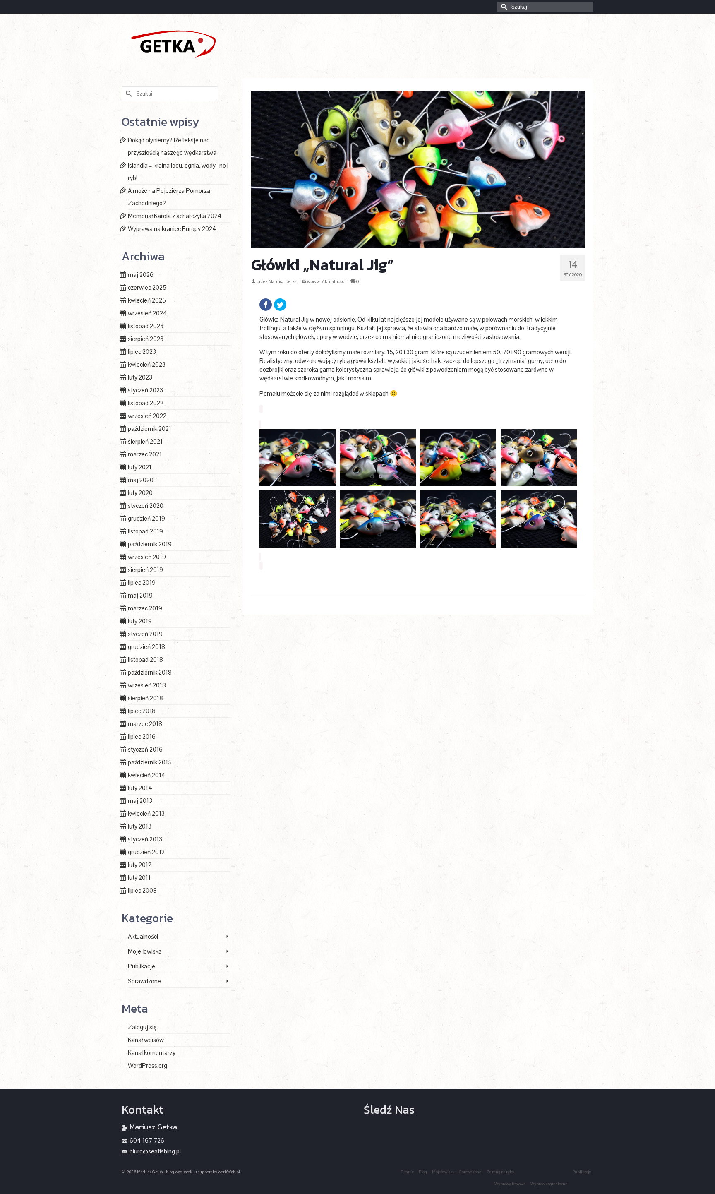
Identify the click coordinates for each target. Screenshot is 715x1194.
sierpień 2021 (145, 441)
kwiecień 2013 (146, 813)
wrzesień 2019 (147, 557)
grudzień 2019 (146, 518)
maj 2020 (141, 480)
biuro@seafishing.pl (155, 1151)
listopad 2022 (145, 403)
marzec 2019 (145, 608)
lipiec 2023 (142, 352)
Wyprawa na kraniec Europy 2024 (172, 229)
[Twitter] (280, 304)
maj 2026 (141, 275)
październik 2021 (149, 428)
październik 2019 (150, 544)
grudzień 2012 (146, 852)
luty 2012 (139, 865)
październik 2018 (150, 672)
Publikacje (141, 966)
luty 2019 (140, 621)
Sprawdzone (144, 981)
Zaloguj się (142, 1027)
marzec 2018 (145, 724)
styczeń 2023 (145, 390)
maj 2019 (140, 595)
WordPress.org (147, 1065)
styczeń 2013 (145, 839)
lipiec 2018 (142, 711)
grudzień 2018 (146, 647)
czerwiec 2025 (147, 287)
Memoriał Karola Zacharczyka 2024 (175, 216)
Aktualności (334, 281)
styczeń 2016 (145, 749)
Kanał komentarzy (151, 1053)
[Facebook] (265, 304)
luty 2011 (139, 878)
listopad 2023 (145, 326)
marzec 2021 (145, 454)
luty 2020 (140, 493)
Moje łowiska (145, 951)
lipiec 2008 (142, 890)
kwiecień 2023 (147, 364)
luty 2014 (140, 788)
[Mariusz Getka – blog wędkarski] (196, 43)
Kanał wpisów (146, 1040)
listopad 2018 (145, 659)
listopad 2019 (145, 531)
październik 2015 (150, 762)
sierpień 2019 (145, 570)
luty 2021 (139, 467)
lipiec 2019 (142, 582)
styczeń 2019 (145, 634)
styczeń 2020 (145, 505)
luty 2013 (139, 826)
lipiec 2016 (142, 736)
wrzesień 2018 (147, 685)
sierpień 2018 (145, 698)
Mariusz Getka (283, 281)
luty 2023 (140, 377)
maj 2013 (140, 801)
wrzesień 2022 (147, 416)
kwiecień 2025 (147, 300)
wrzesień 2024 (147, 313)
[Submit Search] (503, 7)
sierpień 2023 (145, 339)
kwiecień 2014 (147, 775)
